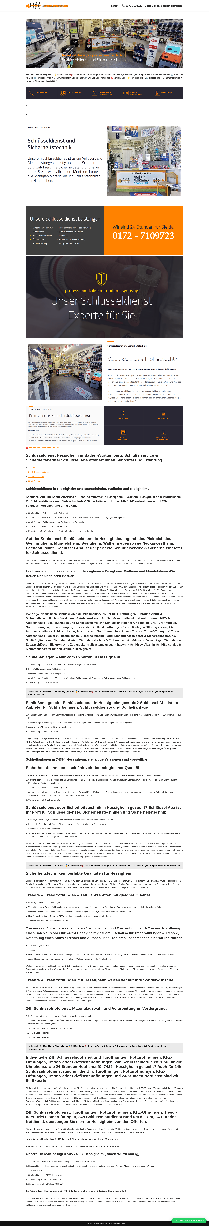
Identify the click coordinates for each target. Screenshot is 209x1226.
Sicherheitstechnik (36, 477)
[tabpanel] (104, 284)
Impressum (108, 1223)
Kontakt (123, 1223)
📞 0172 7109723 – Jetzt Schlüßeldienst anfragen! (152, 5)
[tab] (105, 105)
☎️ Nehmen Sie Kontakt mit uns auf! (42, 448)
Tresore (31, 468)
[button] (117, 5)
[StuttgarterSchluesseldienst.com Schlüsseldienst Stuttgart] (47, 5)
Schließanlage (34, 481)
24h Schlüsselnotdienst (38, 472)
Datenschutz (116, 1223)
